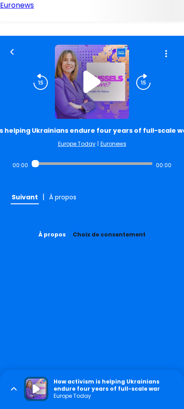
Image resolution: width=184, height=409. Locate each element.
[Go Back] (12, 51)
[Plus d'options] (166, 54)
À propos (52, 234)
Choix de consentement (109, 234)
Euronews (113, 144)
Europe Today (77, 144)
